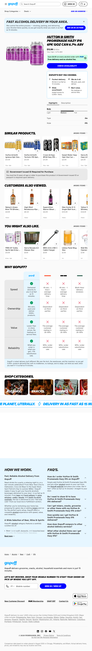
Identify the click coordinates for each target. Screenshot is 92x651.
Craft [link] (28, 554)
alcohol (62, 484)
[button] (83, 4)
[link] (13, 4)
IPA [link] (34, 554)
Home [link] (6, 554)
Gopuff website (56, 486)
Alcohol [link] (14, 554)
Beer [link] (21, 554)
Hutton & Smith (60, 37)
